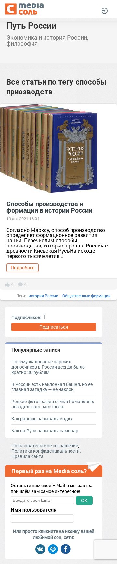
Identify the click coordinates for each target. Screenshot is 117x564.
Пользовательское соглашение (44, 446)
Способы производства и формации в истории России (49, 206)
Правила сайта (27, 456)
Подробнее (22, 267)
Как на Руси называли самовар (44, 431)
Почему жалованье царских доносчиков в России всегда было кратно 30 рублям (48, 367)
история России (43, 295)
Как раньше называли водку (41, 419)
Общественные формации (86, 295)
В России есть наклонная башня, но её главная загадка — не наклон (52, 386)
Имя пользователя (34, 510)
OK (84, 500)
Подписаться (53, 327)
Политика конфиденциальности (45, 451)
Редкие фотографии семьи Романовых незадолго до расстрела (52, 404)
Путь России (31, 25)
